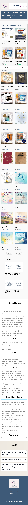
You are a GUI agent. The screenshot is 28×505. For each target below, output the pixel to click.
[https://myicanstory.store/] (5, 6)
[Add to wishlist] (11, 30)
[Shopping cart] (26, 6)
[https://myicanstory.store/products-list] (14, 483)
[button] (20, 6)
